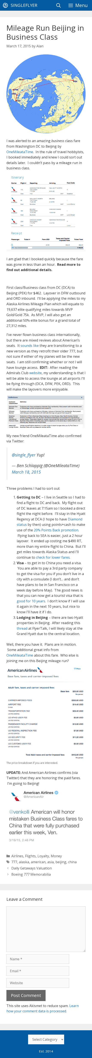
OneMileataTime (19, 152)
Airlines (17, 856)
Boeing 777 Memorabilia (31, 874)
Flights (30, 856)
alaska (24, 862)
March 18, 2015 (26, 472)
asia (50, 862)
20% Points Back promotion (56, 530)
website (35, 373)
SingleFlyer (24, 5)
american (38, 862)
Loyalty (43, 856)
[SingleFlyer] (6, 5)
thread (22, 628)
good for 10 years (31, 601)
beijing (60, 862)
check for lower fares (53, 557)
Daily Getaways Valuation (31, 868)
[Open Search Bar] (58, 5)
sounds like (30, 345)
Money (56, 856)
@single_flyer (24, 455)
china (72, 862)
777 (14, 862)
